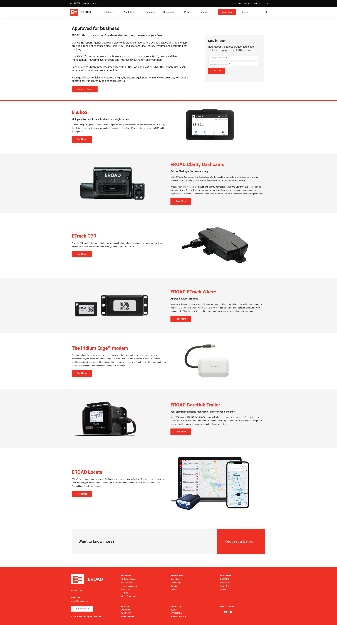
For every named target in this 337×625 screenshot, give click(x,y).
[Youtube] (231, 612)
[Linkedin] (225, 612)
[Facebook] (221, 612)
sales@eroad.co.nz (90, 3)
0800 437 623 (75, 3)
